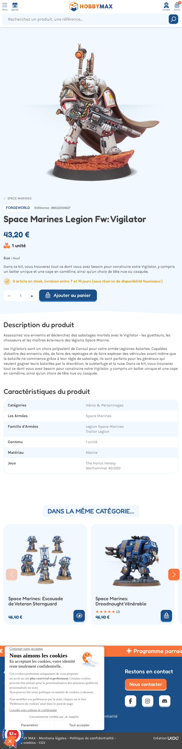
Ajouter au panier (72, 295)
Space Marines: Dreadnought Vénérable (121, 601)
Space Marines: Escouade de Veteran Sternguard (35, 601)
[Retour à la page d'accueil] (91, 6)
